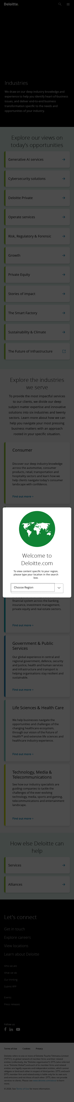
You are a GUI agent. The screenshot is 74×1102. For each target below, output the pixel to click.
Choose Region (23, 587)
